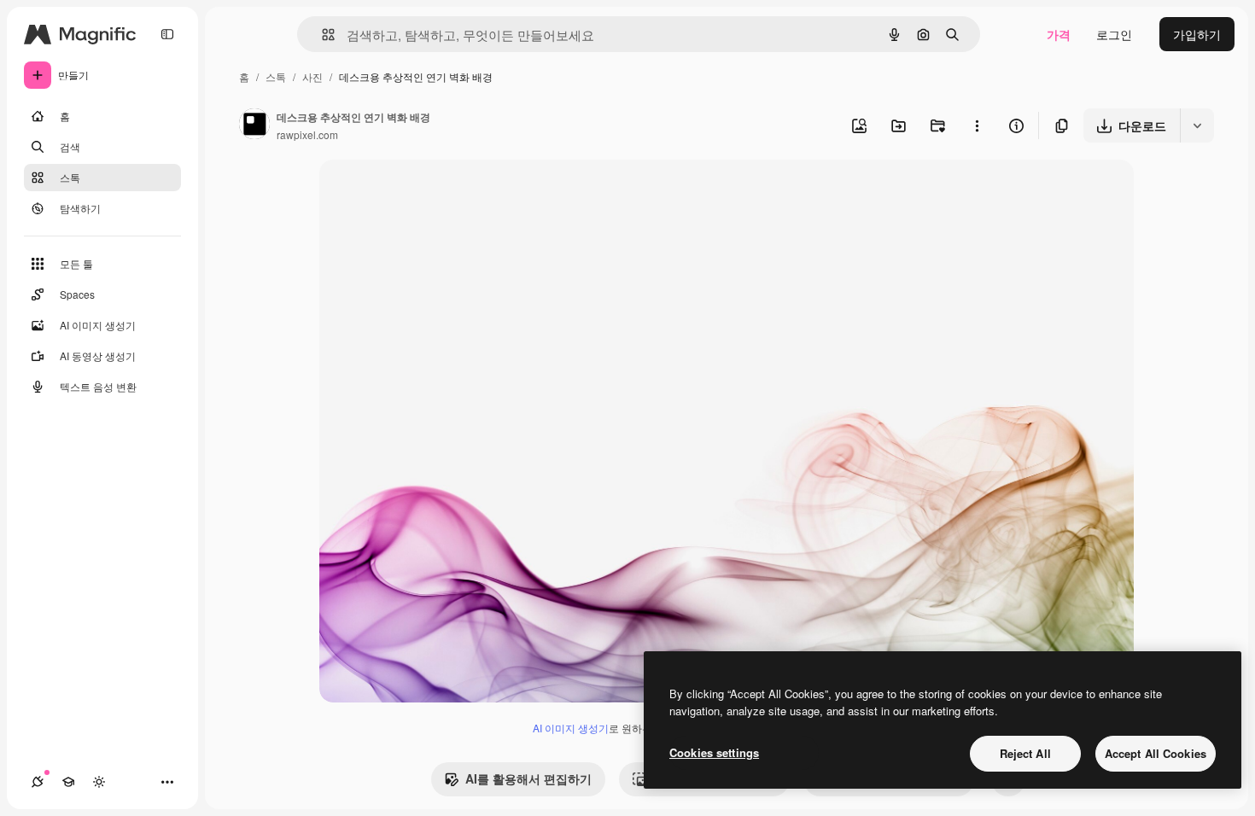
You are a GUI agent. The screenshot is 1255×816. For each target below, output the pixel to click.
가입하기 (1197, 34)
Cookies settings (714, 752)
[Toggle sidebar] (167, 34)
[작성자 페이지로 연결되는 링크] (254, 125)
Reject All (1025, 753)
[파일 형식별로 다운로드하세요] (1197, 125)
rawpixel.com (307, 134)
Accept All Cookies (1155, 753)
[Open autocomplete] (321, 34)
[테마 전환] (99, 782)
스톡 (276, 76)
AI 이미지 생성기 (571, 727)
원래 (417, 192)
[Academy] (68, 782)
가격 (1059, 34)
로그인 (1114, 34)
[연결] (37, 782)
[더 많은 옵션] (977, 125)
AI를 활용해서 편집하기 (528, 778)
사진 (312, 76)
